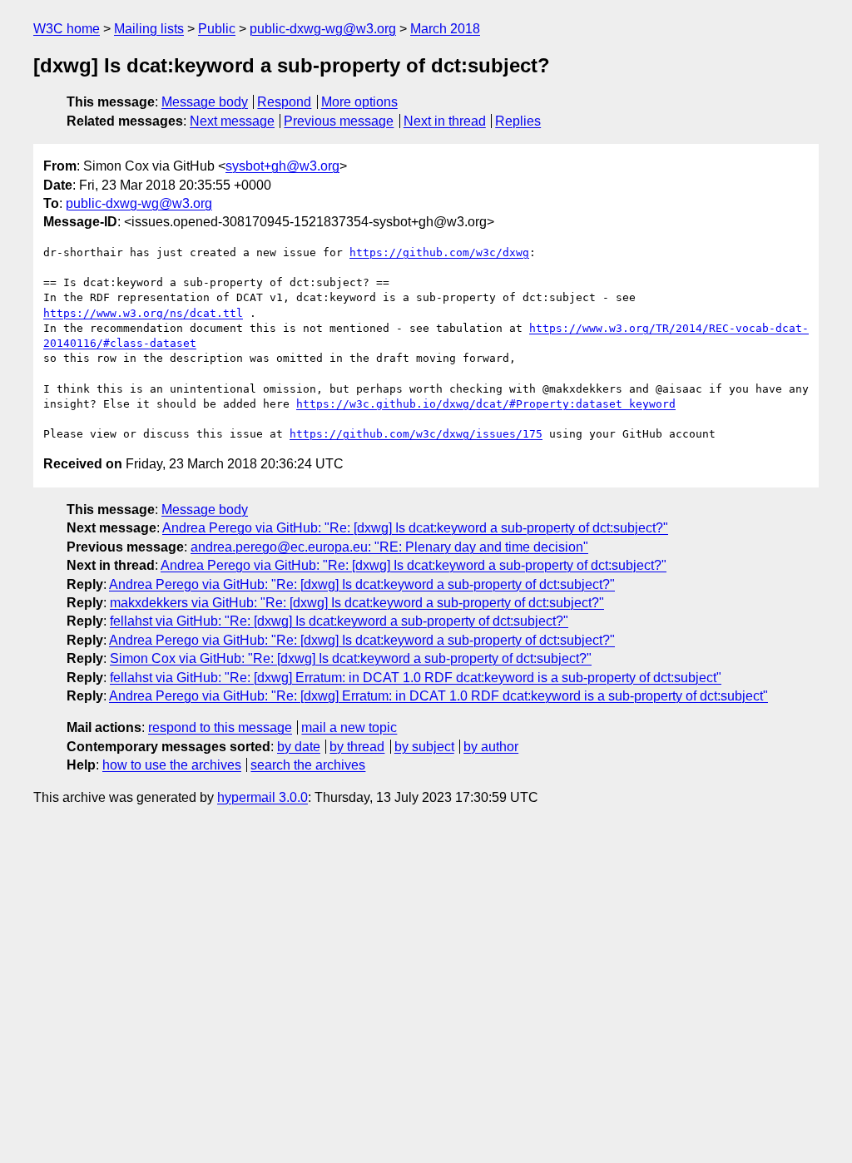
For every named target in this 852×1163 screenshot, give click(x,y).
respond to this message (220, 727)
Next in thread (445, 121)
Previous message (339, 121)
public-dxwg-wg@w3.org (323, 29)
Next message (232, 121)
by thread (356, 747)
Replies (518, 121)
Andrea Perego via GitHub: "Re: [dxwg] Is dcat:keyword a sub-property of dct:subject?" (415, 528)
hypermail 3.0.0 (262, 797)
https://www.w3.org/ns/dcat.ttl (143, 313)
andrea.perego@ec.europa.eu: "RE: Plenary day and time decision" (389, 547)
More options (359, 102)
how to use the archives (171, 765)
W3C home (66, 29)
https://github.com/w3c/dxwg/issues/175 (416, 434)
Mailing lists (149, 29)
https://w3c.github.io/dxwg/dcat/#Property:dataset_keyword (486, 404)
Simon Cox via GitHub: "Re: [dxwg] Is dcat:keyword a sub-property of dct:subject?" (351, 658)
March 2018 (445, 29)
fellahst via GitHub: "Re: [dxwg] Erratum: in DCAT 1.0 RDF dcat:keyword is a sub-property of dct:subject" (415, 678)
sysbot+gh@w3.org (282, 166)
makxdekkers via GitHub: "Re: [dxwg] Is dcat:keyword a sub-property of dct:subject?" (357, 603)
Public (216, 29)
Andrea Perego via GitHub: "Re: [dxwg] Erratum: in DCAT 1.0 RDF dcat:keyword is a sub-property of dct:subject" (438, 696)
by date (298, 747)
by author (490, 747)
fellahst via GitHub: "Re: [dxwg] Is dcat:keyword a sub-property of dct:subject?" (339, 621)
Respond (284, 102)
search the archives (307, 765)
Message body (204, 102)
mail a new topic (349, 727)
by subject (424, 747)
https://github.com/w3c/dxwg (439, 252)
